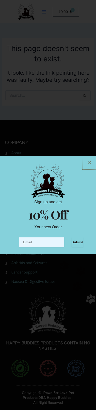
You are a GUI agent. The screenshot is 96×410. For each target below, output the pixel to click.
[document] (48, 205)
